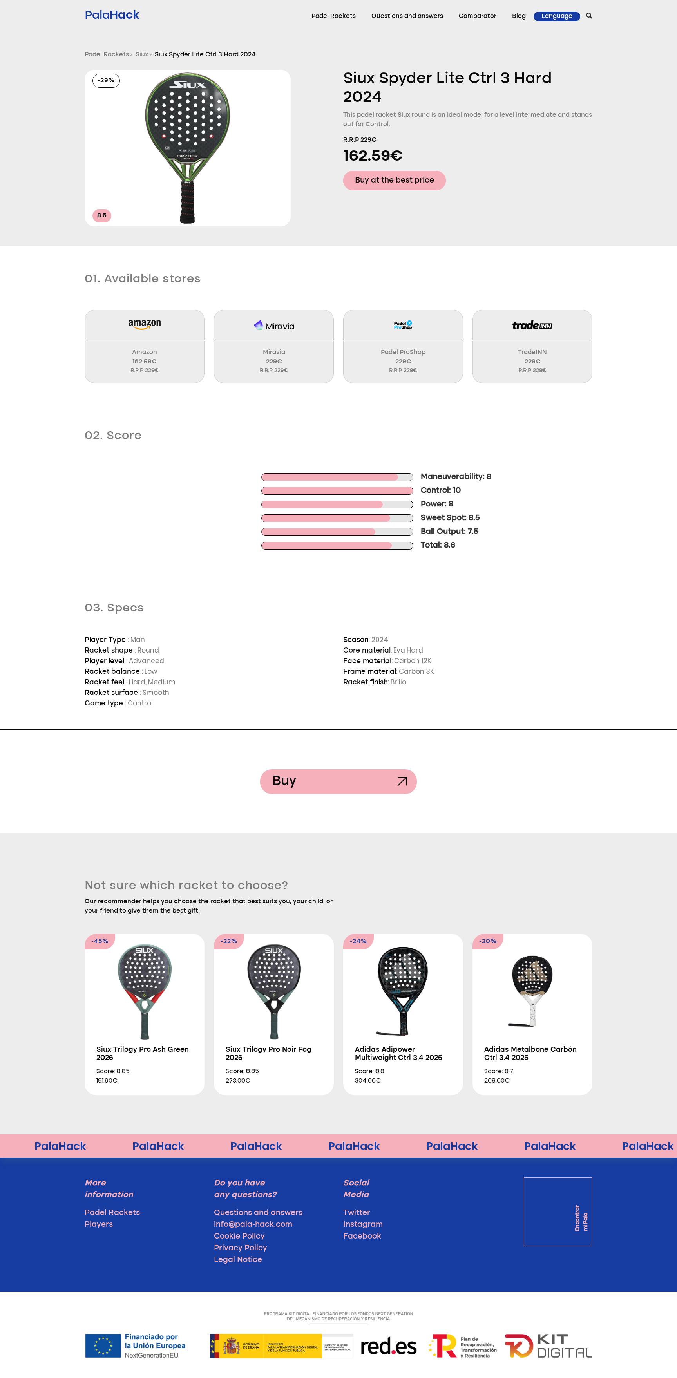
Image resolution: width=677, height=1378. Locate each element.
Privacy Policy (240, 1248)
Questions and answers (407, 16)
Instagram (363, 1225)
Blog (519, 16)
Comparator (477, 16)
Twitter (356, 1213)
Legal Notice (238, 1260)
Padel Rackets (333, 16)
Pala (112, 14)
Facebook (362, 1237)
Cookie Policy (239, 1237)
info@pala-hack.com (253, 1225)
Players (99, 1225)
